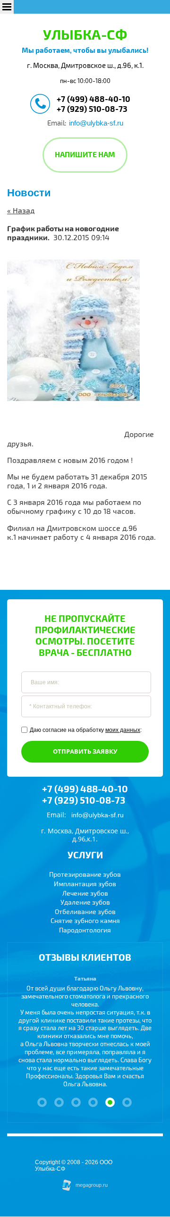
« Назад (20, 211)
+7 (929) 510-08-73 (92, 109)
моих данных (122, 730)
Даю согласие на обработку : (86, 730)
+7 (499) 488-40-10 (93, 99)
